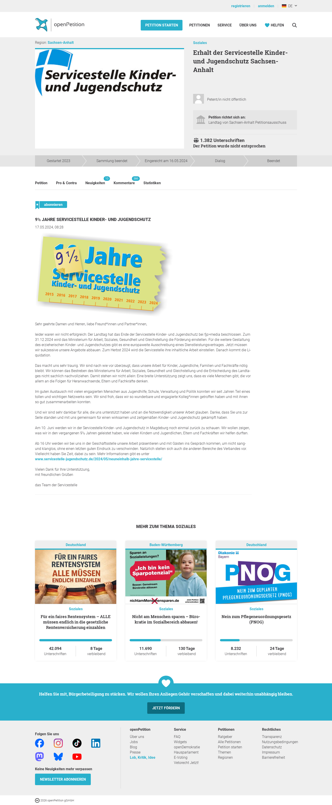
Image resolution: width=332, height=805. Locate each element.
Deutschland (76, 545)
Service (224, 25)
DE (289, 6)
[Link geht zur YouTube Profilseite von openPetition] (77, 756)
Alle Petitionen (229, 742)
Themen (224, 752)
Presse (135, 752)
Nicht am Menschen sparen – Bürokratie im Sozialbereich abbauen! (166, 619)
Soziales (200, 43)
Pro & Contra (66, 183)
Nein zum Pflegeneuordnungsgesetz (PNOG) (256, 619)
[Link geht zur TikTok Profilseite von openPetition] (77, 743)
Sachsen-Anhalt (61, 42)
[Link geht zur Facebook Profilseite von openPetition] (39, 743)
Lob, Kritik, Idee (142, 757)
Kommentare (124, 181)
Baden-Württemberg (166, 545)
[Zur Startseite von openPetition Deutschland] (60, 24)
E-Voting (180, 757)
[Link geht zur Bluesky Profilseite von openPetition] (58, 756)
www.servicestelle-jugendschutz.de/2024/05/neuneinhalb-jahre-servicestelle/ (98, 459)
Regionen (225, 757)
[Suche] (294, 25)
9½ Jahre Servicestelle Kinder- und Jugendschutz (93, 219)
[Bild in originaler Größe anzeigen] (105, 316)
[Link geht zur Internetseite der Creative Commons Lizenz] (37, 800)
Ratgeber (225, 737)
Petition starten (161, 25)
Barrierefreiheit (273, 757)
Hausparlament (186, 752)
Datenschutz (272, 747)
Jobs (134, 742)
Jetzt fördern (166, 708)
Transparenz (272, 737)
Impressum (271, 752)
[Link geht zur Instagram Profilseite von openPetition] (58, 743)
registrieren (240, 6)
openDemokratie (187, 747)
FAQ (177, 737)
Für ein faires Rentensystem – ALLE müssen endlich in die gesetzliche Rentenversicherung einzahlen (76, 622)
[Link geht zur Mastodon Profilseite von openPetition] (39, 756)
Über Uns (248, 25)
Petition (41, 183)
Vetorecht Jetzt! (186, 763)
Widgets (180, 742)
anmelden (266, 6)
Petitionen (200, 25)
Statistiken (152, 183)
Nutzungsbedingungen (280, 742)
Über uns (137, 737)
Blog (133, 747)
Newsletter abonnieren (63, 779)
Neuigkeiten (95, 181)
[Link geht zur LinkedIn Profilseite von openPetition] (95, 743)
